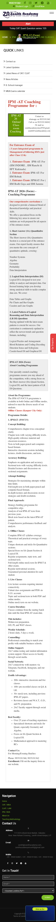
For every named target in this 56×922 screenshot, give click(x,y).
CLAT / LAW (6, 808)
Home (5, 37)
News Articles (12, 79)
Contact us (11, 61)
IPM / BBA (6, 812)
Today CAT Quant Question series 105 (28, 28)
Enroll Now (40, 6)
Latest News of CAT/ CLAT (18, 73)
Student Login (22, 6)
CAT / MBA (6, 805)
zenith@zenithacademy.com (29, 845)
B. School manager (14, 85)
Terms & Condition (20, 916)
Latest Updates (13, 67)
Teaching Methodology (11, 819)
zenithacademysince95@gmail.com (29, 847)
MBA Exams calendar (15, 91)
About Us (5, 816)
